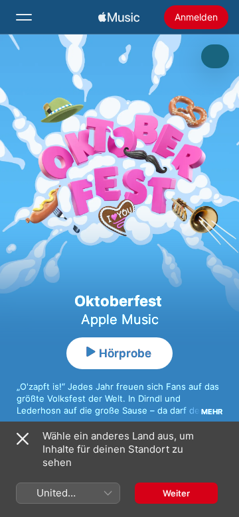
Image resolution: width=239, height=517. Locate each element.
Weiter (176, 493)
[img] (118, 17)
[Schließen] (23, 439)
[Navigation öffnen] (24, 17)
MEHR (211, 411)
